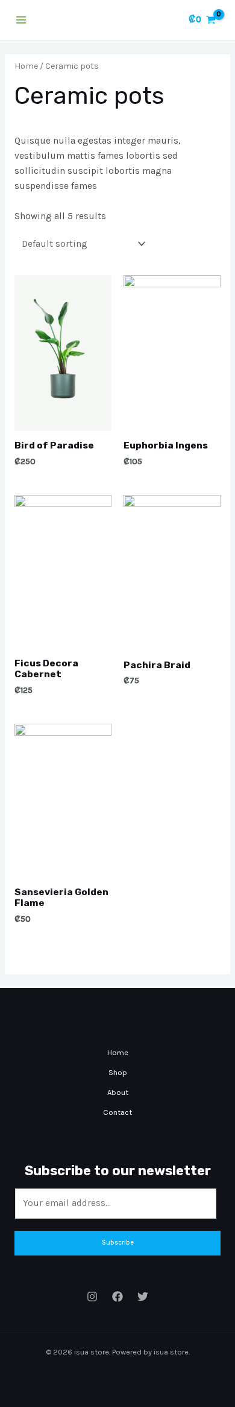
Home (26, 66)
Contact (117, 1112)
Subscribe (118, 1242)
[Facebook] (117, 1296)
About (117, 1092)
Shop (117, 1072)
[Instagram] (92, 1296)
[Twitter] (142, 1296)
